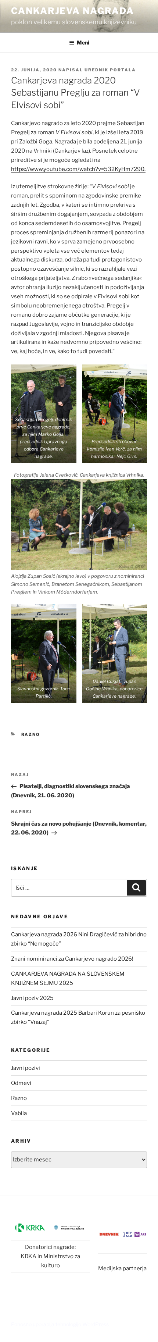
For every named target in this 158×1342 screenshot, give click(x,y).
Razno (30, 734)
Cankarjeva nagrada (72, 11)
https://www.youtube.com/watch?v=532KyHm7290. (78, 169)
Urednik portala (110, 69)
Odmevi (21, 1083)
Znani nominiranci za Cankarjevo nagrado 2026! (72, 958)
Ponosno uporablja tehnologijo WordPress (60, 1324)
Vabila (19, 1113)
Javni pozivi (25, 1068)
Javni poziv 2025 (32, 998)
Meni (83, 42)
